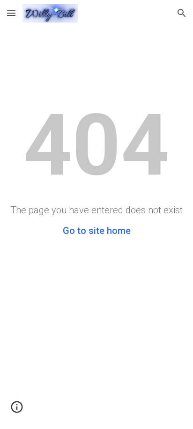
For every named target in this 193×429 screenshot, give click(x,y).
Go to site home (97, 230)
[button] (11, 13)
